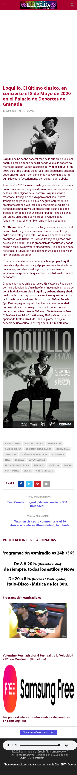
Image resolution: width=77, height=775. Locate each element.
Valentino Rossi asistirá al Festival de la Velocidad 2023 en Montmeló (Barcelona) (38, 657)
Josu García (58, 454)
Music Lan (54, 465)
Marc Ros (39, 465)
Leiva (7, 460)
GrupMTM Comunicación (38, 449)
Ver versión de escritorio (39, 732)
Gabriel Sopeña (13, 449)
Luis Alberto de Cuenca (17, 465)
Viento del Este (44, 471)
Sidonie (28, 471)
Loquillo (19, 460)
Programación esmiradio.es (22, 597)
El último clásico (34, 444)
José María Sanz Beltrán (34, 454)
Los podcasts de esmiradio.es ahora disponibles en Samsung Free (36, 719)
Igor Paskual (63, 449)
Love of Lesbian (37, 460)
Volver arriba (65, 742)
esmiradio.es (54, 444)
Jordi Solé (10, 454)
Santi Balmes (12, 471)
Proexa (67, 465)
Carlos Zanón (12, 444)
